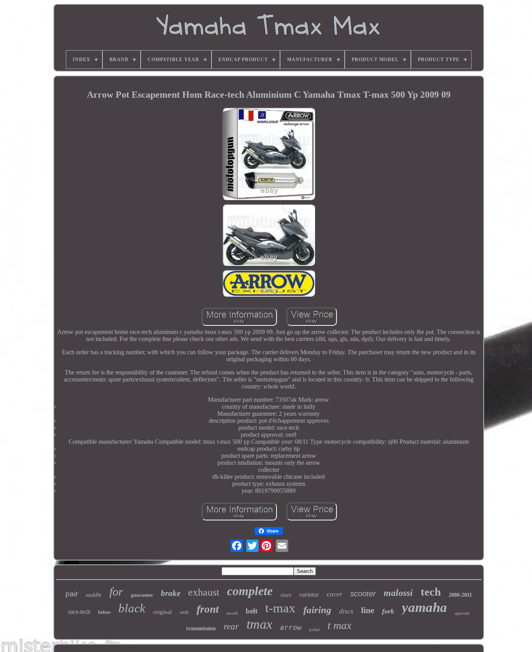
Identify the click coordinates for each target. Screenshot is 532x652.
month (232, 613)
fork (388, 611)
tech (431, 591)
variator (309, 594)
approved (462, 613)
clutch (285, 595)
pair (71, 594)
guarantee (142, 595)
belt (251, 611)
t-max (280, 608)
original (162, 612)
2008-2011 (460, 595)
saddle (94, 595)
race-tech (79, 611)
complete (250, 591)
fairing (317, 610)
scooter (363, 593)
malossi (398, 593)
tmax (259, 624)
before (104, 612)
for (116, 591)
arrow (290, 628)
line (367, 610)
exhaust (203, 592)
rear (231, 626)
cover (334, 594)
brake (170, 593)
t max (339, 625)
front (208, 609)
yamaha (424, 607)
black (131, 608)
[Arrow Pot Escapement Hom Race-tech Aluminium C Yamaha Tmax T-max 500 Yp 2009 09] (268, 154)
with (184, 612)
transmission (201, 628)
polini (314, 629)
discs (346, 611)
